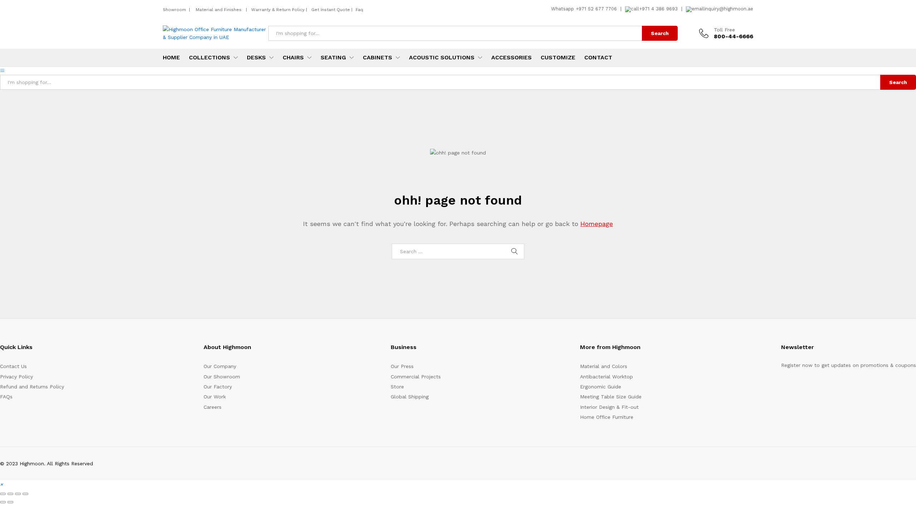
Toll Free (724, 30)
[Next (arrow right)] (10, 502)
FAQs (6, 396)
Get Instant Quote (330, 9)
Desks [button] (256, 57)
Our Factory (218, 386)
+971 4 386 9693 (658, 8)
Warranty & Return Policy (277, 9)
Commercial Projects (416, 376)
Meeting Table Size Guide (611, 396)
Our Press (402, 366)
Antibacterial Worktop (606, 376)
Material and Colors (603, 366)
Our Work (215, 396)
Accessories (511, 57)
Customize (558, 57)
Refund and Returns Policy (32, 386)
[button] (1, 484)
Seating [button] (333, 57)
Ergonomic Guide (600, 386)
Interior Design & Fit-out (609, 407)
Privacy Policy (16, 376)
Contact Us (13, 366)
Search (660, 33)
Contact (598, 57)
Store (397, 386)
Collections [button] (209, 57)
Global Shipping (410, 396)
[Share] (18, 494)
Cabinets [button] (377, 57)
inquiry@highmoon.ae (728, 8)
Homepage (596, 223)
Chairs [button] (293, 57)
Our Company (220, 366)
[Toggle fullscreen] (10, 494)
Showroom (175, 9)
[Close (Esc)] (25, 494)
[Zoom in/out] (3, 494)
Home (171, 57)
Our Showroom (222, 376)
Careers (212, 407)
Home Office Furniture (606, 417)
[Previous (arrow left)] (3, 502)
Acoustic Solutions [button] (441, 57)
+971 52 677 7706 (596, 8)
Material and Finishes (219, 9)
